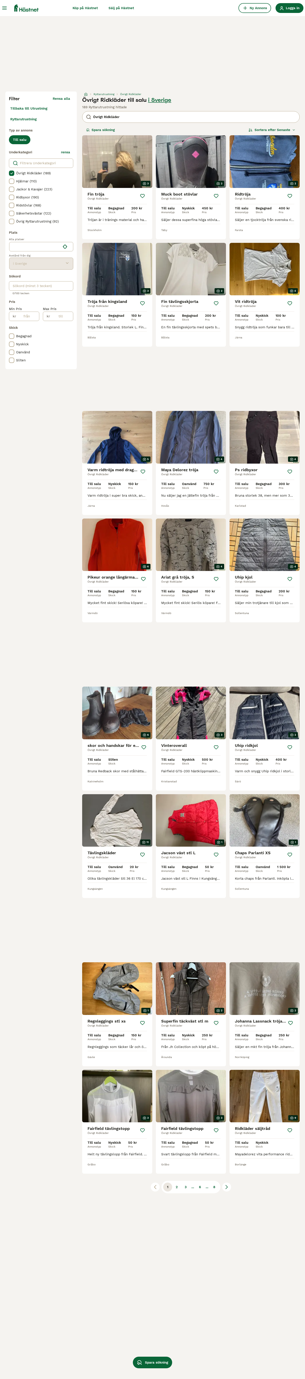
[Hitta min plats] (65, 246)
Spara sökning (103, 130)
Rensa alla (61, 99)
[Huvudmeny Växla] (4, 8)
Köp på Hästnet (85, 8)
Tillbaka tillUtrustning (28, 108)
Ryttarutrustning (23, 119)
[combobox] (35, 246)
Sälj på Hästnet (121, 8)
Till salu (19, 140)
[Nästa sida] (226, 1187)
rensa (65, 152)
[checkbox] (11, 173)
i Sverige (159, 100)
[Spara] (142, 196)
